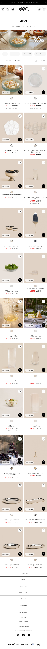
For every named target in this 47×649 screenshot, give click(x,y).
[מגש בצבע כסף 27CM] (35, 542)
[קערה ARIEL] (11, 403)
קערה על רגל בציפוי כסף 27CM (12, 195)
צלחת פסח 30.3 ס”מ (11, 150)
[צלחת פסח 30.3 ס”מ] (11, 128)
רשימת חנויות (23, 592)
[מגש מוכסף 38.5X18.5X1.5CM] (35, 497)
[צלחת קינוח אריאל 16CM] (11, 80)
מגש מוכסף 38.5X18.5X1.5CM (35, 520)
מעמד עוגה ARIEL (35, 336)
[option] (35, 98)
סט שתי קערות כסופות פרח (11, 246)
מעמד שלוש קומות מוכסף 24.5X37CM (11, 474)
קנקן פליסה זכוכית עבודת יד (11, 381)
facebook (23, 635)
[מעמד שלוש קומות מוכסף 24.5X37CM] (11, 450)
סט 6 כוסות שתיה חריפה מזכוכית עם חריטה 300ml (35, 151)
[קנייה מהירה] (43, 92)
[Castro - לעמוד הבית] (23, 9)
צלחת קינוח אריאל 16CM (12, 103)
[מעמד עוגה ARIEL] (35, 313)
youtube (29, 635)
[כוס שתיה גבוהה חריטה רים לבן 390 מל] (35, 174)
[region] (17, 60)
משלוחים (24, 580)
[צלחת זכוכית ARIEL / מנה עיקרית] (35, 80)
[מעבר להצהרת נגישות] (38, 644)
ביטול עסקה (23, 586)
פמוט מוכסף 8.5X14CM (35, 473)
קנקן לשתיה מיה (35, 426)
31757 (35, 101)
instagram (18, 635)
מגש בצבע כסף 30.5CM (11, 565)
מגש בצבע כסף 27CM (35, 565)
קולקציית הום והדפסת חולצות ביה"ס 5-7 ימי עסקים (23, 2)
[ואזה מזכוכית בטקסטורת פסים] (35, 358)
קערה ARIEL (12, 426)
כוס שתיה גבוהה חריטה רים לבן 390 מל (35, 198)
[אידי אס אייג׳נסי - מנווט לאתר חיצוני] (20, 644)
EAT (23, 26)
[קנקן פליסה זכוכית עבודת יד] (11, 358)
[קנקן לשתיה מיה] (35, 403)
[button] (13, 9)
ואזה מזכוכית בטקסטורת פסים (35, 381)
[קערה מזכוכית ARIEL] (11, 268)
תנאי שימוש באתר (23, 626)
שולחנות (18, 26)
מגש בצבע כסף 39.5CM (11, 520)
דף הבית (33, 26)
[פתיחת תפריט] (44, 9)
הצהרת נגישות (23, 613)
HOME (28, 26)
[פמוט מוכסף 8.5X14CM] (35, 450)
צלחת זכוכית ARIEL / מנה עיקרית (35, 103)
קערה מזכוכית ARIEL (11, 291)
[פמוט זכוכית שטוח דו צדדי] (35, 268)
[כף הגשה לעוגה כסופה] (35, 223)
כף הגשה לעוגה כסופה (35, 246)
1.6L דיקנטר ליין (12, 336)
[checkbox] (40, 54)
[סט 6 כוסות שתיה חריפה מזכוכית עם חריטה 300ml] (35, 128)
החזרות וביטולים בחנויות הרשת (23, 631)
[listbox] (35, 98)
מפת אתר (23, 617)
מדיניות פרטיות (23, 622)
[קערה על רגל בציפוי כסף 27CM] (11, 174)
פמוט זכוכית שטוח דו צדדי (35, 288)
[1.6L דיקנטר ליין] (11, 313)
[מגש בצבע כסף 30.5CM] (11, 542)
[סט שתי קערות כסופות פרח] (11, 223)
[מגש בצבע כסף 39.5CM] (11, 497)
